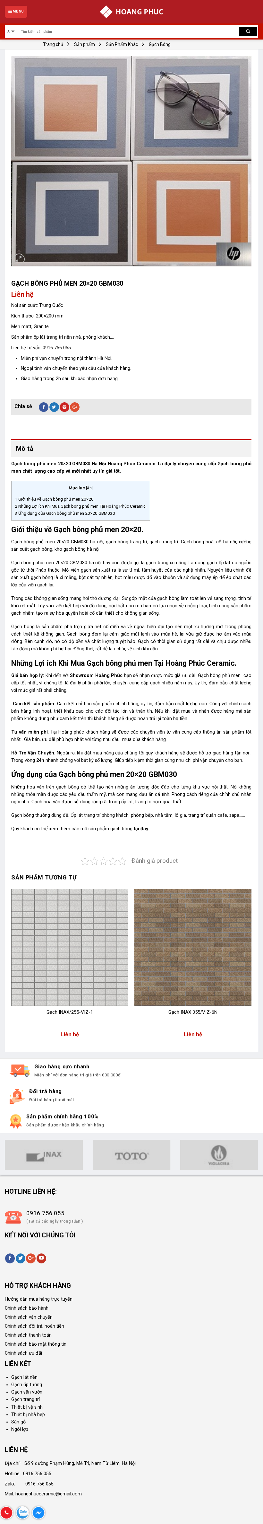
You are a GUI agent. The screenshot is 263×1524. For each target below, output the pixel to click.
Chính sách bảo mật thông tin (35, 1344)
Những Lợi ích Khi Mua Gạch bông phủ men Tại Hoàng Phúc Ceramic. (81, 506)
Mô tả (24, 448)
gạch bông (121, 829)
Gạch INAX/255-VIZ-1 (70, 1012)
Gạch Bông (160, 44)
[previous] (11, 966)
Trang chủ (53, 44)
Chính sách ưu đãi (23, 1353)
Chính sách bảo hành (26, 1308)
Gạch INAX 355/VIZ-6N (192, 1012)
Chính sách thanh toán (28, 1335)
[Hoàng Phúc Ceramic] (131, 11)
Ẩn (89, 488)
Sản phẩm (84, 44)
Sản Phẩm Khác (122, 44)
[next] (251, 966)
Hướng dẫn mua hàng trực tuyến (38, 1299)
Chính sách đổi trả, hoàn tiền (34, 1326)
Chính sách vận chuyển (29, 1317)
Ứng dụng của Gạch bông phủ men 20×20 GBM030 (65, 513)
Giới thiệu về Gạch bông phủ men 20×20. (55, 499)
